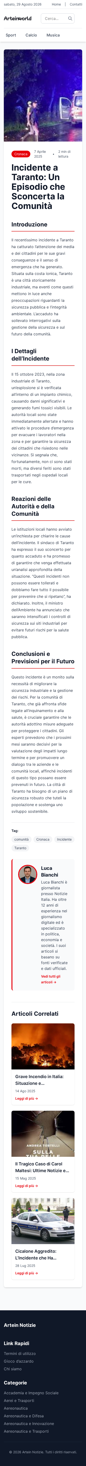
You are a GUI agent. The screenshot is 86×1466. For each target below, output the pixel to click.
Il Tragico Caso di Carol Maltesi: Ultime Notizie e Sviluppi (40, 1170)
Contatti (76, 4)
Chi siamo (13, 1368)
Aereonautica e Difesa (24, 1415)
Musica (53, 35)
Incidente (64, 839)
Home (56, 4)
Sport (11, 35)
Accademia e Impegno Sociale (31, 1392)
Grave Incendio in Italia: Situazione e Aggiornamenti (39, 1083)
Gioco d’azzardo (19, 1361)
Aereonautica (16, 1408)
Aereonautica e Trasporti (26, 1431)
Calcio (31, 35)
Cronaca (20, 154)
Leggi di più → (26, 1098)
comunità (21, 839)
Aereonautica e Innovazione (29, 1423)
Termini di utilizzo (20, 1353)
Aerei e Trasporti (19, 1400)
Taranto (20, 848)
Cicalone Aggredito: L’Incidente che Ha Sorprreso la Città (35, 1258)
